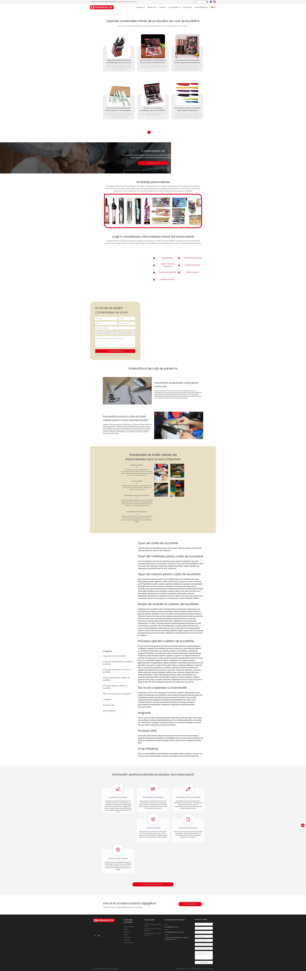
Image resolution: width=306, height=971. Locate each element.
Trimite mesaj (204, 962)
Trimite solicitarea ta (115, 351)
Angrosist (107, 699)
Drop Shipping (109, 711)
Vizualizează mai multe (153, 163)
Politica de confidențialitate (194, 969)
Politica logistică (179, 969)
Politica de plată (208, 969)
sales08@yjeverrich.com (130, 1)
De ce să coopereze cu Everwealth (117, 694)
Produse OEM (108, 705)
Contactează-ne (201, 7)
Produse (140, 7)
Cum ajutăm (174, 7)
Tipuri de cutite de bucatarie (114, 656)
